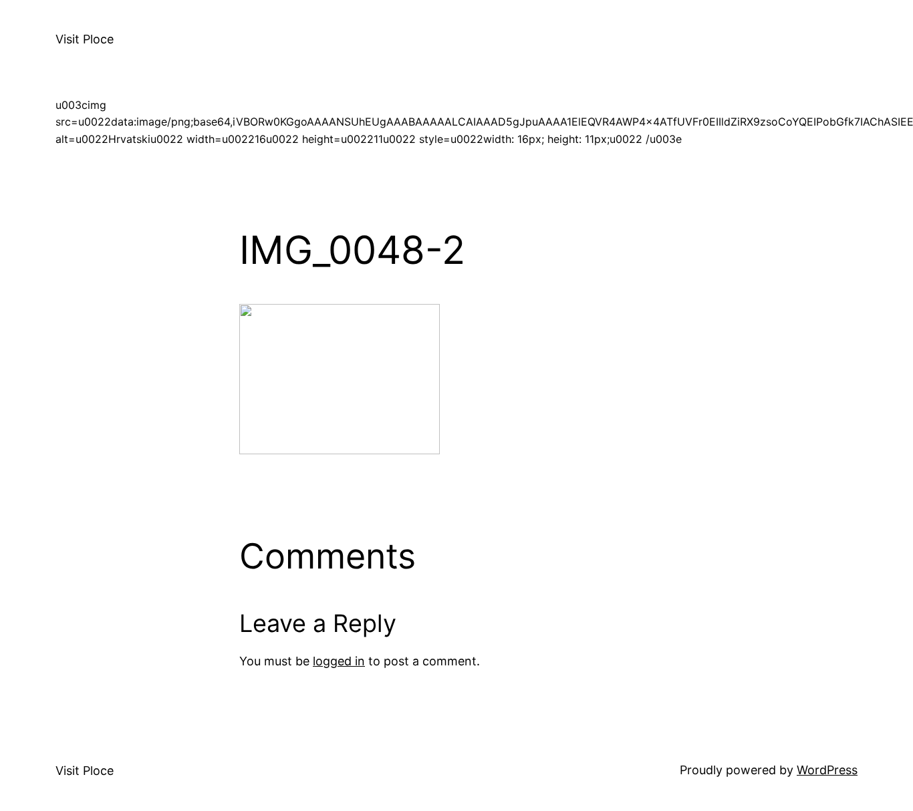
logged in (339, 661)
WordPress (827, 770)
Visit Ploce (84, 39)
